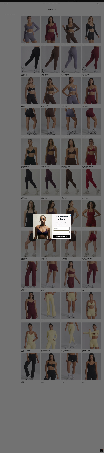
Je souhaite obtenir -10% (61, 236)
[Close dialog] (70, 215)
